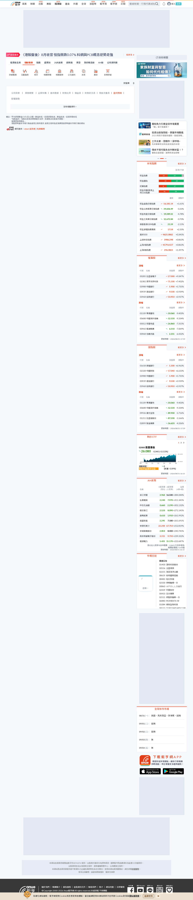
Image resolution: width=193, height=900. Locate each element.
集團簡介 (56, 887)
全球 (83, 3)
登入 (173, 4)
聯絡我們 (92, 887)
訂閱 (123, 3)
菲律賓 (171, 715)
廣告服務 (67, 887)
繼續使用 (148, 896)
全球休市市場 (162, 708)
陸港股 (58, 3)
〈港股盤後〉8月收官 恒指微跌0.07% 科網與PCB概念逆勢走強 (67, 55)
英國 (153, 715)
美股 (49, 3)
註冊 (178, 4)
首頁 (24, 3)
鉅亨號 (113, 3)
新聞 (32, 3)
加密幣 (93, 3)
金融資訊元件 (79, 887)
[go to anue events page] (164, 4)
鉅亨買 (103, 3)
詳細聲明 (135, 869)
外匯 (75, 3)
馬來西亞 (162, 715)
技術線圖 (163, 57)
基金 (67, 3)
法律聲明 (120, 887)
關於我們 (45, 887)
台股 (40, 3)
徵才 (101, 887)
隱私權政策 (134, 896)
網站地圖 (110, 887)
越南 (179, 715)
